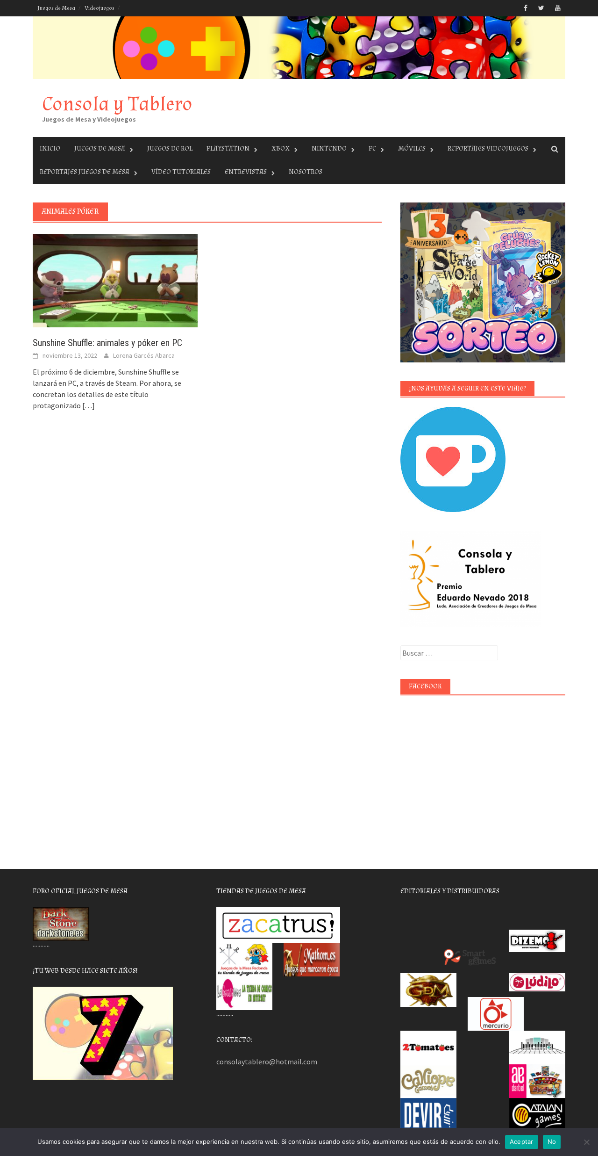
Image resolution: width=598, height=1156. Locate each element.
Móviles (412, 148)
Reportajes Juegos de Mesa (84, 171)
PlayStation (227, 148)
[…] (88, 405)
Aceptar (522, 1141)
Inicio (50, 148)
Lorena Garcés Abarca (144, 355)
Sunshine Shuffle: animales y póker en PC (107, 342)
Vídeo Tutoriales (181, 171)
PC (372, 148)
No (552, 1141)
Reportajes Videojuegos (488, 148)
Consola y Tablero (117, 104)
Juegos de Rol (169, 148)
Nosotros (305, 171)
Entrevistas (246, 171)
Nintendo (329, 148)
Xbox (280, 148)
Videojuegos (99, 8)
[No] (586, 1142)
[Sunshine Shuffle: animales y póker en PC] (115, 279)
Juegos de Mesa (56, 8)
